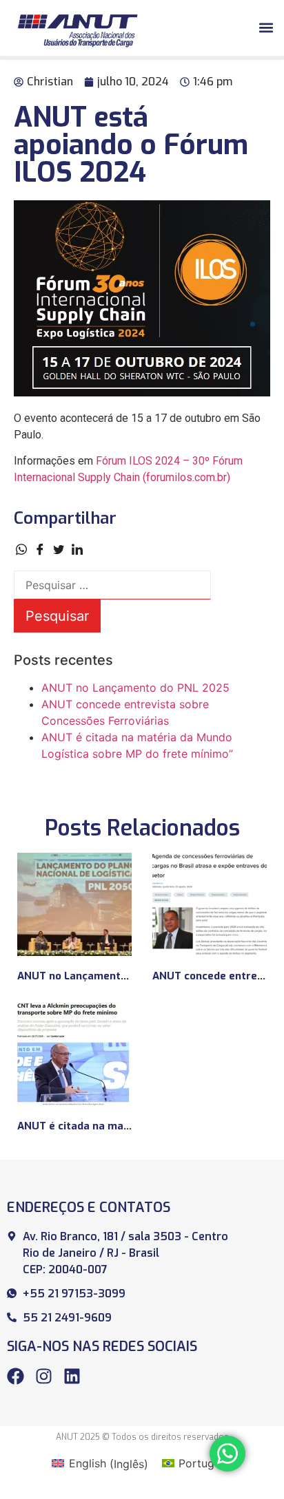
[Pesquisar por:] (112, 585)
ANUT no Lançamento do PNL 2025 (135, 687)
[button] (265, 28)
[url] (74, 904)
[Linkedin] (72, 1376)
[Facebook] (15, 1376)
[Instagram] (43, 1376)
